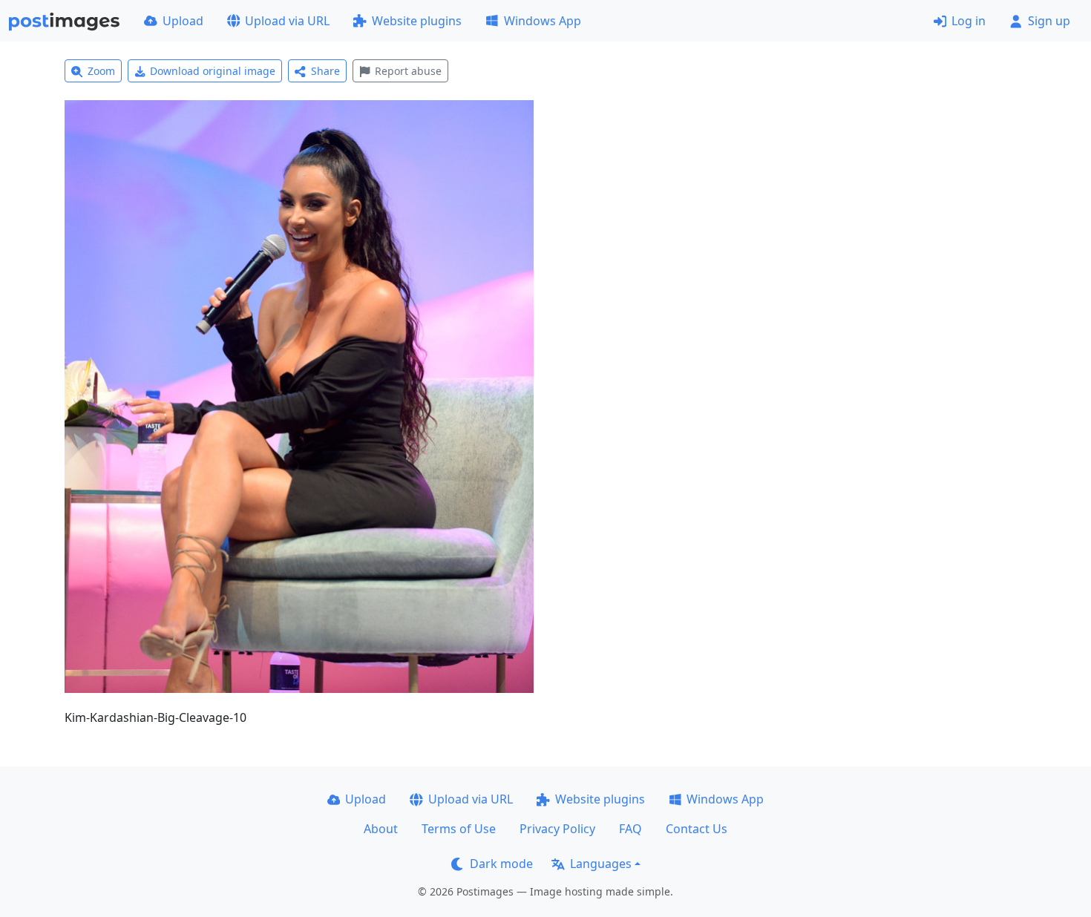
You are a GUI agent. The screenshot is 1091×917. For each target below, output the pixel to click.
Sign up (1049, 21)
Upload (183, 21)
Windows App (542, 21)
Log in (968, 21)
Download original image (212, 71)
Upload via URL (287, 21)
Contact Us (696, 829)
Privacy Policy (557, 829)
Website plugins (417, 21)
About (381, 829)
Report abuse (408, 71)
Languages (601, 863)
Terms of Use (459, 829)
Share (325, 71)
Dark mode (501, 863)
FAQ (630, 829)
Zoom (101, 71)
